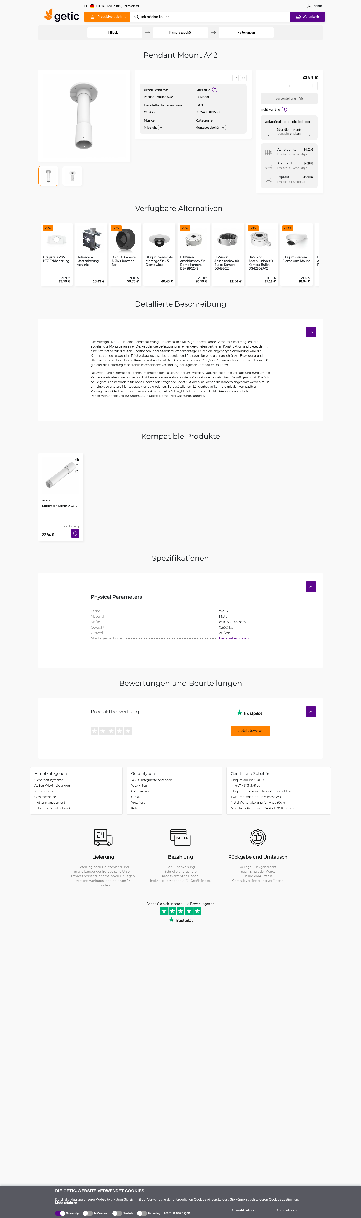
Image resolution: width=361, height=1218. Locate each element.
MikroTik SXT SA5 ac (245, 779)
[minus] (266, 86)
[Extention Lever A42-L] (61, 471)
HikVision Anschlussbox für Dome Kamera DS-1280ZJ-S (192, 262)
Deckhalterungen (234, 632)
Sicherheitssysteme (48, 774)
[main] (63, 16)
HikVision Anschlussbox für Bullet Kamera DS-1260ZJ (226, 262)
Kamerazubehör (180, 33)
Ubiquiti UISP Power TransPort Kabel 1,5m (261, 785)
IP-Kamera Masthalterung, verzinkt (88, 261)
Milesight (114, 33)
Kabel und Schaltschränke (53, 802)
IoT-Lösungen (44, 785)
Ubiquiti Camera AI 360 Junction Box (124, 261)
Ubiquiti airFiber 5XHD (247, 774)
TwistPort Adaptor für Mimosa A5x (256, 790)
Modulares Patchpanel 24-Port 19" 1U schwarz (264, 802)
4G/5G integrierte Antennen (151, 774)
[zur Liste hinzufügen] (243, 78)
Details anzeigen (177, 1213)
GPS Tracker (140, 785)
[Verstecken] (311, 332)
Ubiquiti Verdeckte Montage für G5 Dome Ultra (159, 261)
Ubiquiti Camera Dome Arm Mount (296, 259)
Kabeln (136, 802)
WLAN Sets (139, 779)
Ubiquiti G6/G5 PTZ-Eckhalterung (56, 259)
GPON (135, 790)
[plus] (312, 86)
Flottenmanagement (49, 796)
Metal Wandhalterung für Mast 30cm (258, 796)
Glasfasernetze (45, 790)
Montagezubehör (207, 127)
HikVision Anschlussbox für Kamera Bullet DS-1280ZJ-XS (261, 262)
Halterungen (246, 33)
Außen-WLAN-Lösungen (52, 779)
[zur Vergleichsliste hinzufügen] (235, 78)
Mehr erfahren (66, 1203)
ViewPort (138, 796)
